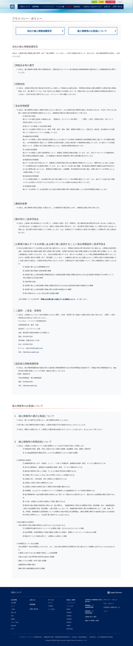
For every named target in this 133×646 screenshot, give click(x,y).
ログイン (94, 1)
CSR (12, 629)
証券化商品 (69, 629)
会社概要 (13, 602)
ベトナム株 (60, 6)
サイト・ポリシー (108, 603)
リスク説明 (51, 609)
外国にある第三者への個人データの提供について (58, 299)
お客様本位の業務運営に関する (94, 600)
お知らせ (107, 6)
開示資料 (13, 625)
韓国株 (68, 609)
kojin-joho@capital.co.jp (34, 348)
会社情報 (14, 600)
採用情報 (35, 6)
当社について (25, 6)
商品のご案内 (70, 600)
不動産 (68, 625)
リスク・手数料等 (110, 1)
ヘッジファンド (48, 6)
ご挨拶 (13, 609)
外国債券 (69, 619)
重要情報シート (89, 606)
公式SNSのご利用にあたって (111, 607)
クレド (13, 606)
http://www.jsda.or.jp (30, 385)
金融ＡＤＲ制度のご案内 (92, 620)
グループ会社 (15, 622)
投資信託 (77, 6)
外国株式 (69, 615)
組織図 (13, 619)
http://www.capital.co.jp (31, 352)
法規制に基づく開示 (90, 616)
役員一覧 (13, 612)
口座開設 (101, 1)
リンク (105, 611)
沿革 (12, 615)
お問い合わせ (117, 6)
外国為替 (69, 612)
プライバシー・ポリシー (110, 599)
